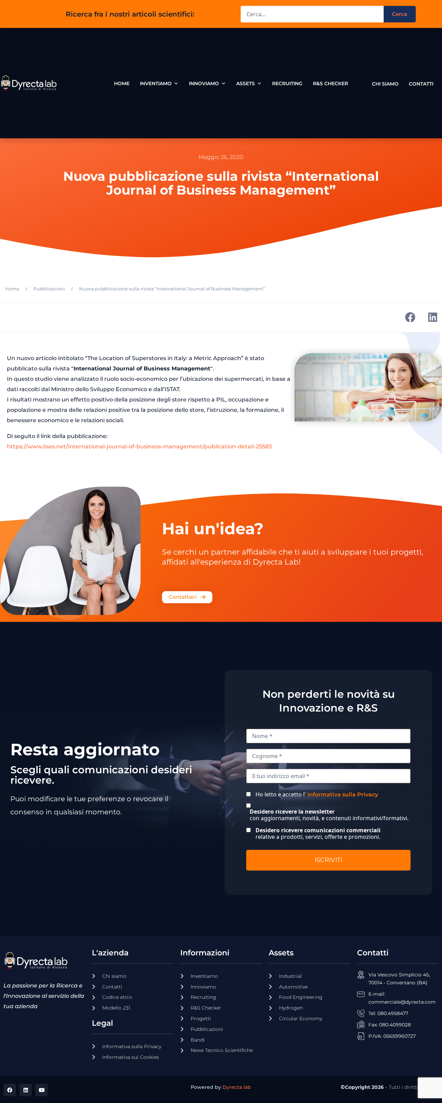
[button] (410, 317)
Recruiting (287, 83)
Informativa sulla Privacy (342, 794)
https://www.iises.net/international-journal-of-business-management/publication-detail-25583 (139, 446)
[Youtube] (41, 1090)
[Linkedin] (25, 1090)
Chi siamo (385, 82)
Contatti (421, 82)
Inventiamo (156, 83)
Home (121, 83)
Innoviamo (204, 83)
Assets (245, 83)
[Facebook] (9, 1090)
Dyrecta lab (236, 1087)
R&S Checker (330, 83)
